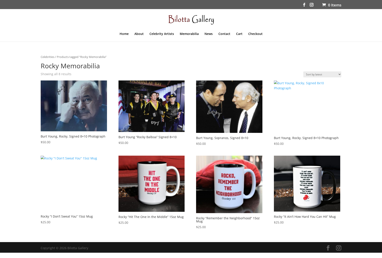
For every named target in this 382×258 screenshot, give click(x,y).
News (208, 34)
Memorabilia (189, 34)
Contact (224, 34)
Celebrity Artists (161, 34)
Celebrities (47, 57)
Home (124, 34)
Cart (239, 34)
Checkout (255, 34)
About (139, 34)
